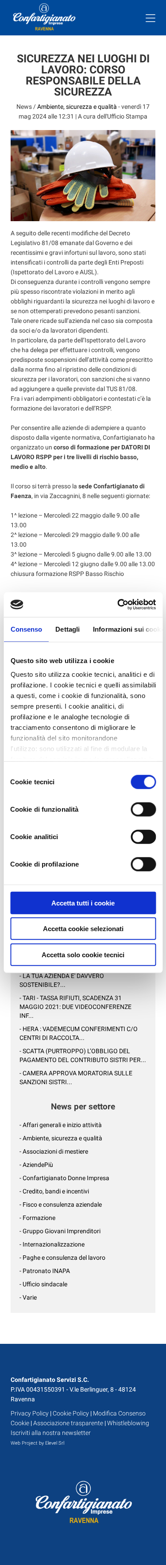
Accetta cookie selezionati (83, 928)
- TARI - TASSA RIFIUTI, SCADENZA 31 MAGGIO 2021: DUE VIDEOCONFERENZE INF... (75, 1006)
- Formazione (37, 1217)
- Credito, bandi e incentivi (54, 1191)
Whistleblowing (128, 1423)
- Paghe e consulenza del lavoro (62, 1257)
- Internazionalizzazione (52, 1244)
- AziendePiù (36, 1164)
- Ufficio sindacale (43, 1284)
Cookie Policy (71, 1413)
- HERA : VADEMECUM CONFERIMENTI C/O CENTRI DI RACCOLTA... (78, 1033)
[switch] (143, 809)
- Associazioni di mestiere (53, 1151)
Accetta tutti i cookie (83, 902)
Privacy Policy (30, 1413)
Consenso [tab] (26, 629)
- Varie (28, 1297)
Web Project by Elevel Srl (37, 1443)
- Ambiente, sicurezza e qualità (60, 1138)
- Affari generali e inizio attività (60, 1124)
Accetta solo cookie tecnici (83, 954)
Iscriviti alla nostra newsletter (51, 1432)
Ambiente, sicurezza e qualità (77, 106)
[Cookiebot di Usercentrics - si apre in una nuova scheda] (118, 604)
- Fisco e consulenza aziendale (60, 1204)
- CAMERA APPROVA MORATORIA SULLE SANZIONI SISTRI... (75, 1078)
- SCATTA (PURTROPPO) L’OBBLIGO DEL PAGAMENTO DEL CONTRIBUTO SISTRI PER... (82, 1055)
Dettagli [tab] (67, 629)
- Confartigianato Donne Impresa (64, 1177)
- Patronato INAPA (44, 1270)
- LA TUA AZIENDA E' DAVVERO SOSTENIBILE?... (61, 980)
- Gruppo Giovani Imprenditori (59, 1231)
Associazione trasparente (68, 1423)
